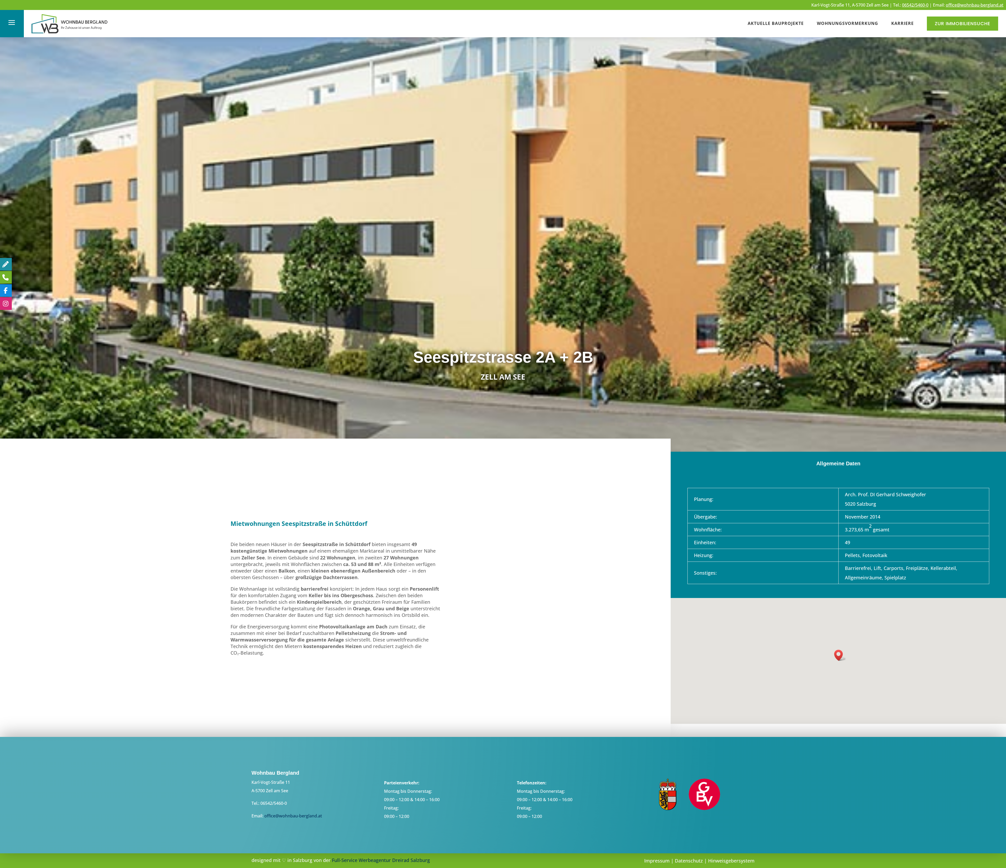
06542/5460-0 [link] (915, 5)
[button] (840, 655)
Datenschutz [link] (689, 861)
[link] (69, 34)
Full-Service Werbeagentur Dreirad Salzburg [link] (381, 860)
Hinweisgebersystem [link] (731, 861)
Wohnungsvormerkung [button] (847, 23)
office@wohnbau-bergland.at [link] (974, 5)
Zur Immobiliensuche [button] (962, 23)
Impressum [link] (657, 861)
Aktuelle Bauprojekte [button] (776, 23)
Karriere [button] (902, 23)
